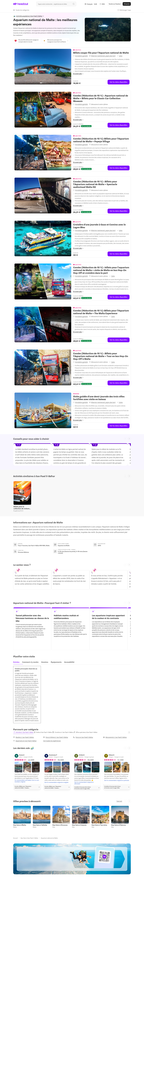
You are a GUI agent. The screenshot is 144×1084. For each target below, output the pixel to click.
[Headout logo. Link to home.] (20, 4)
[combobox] (56, 4)
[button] (21, 10)
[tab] (17, 662)
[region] (42, 66)
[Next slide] (129, 438)
